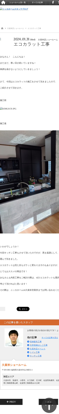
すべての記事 (37, 2)
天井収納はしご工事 (39, 345)
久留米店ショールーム (15, 28)
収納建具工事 (36, 341)
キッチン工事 (36, 356)
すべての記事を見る (50, 338)
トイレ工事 (35, 352)
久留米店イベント (38, 349)
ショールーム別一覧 (17, 2)
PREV (13, 402)
